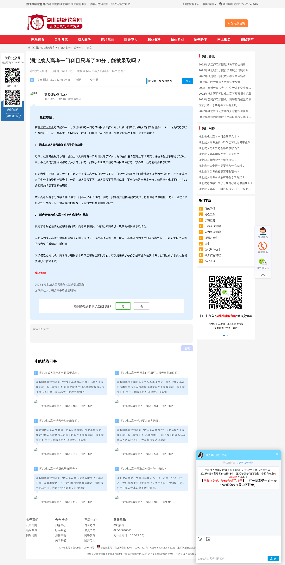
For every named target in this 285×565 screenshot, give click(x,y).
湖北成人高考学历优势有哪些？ (58, 468)
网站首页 (37, 39)
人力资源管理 (213, 232)
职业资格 (154, 39)
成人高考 (84, 39)
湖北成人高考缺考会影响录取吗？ (59, 420)
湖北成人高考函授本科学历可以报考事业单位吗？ (150, 372)
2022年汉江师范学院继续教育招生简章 (222, 64)
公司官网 (31, 525)
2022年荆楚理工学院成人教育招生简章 (222, 76)
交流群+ (95, 79)
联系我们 (60, 530)
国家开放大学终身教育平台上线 (218, 105)
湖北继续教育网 (48, 47)
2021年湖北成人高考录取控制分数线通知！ (61, 284)
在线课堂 (247, 39)
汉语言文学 (211, 237)
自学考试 (61, 39)
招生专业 (177, 39)
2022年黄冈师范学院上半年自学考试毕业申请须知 (229, 117)
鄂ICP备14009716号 (83, 547)
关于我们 (60, 540)
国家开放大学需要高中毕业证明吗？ (56, 290)
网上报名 (224, 39)
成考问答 (79, 47)
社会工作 (210, 214)
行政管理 (210, 208)
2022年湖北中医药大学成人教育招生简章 (223, 111)
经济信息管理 (213, 255)
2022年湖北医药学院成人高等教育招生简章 (225, 93)
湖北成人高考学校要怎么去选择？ (140, 420)
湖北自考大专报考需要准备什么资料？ (222, 165)
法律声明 (60, 535)
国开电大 (130, 39)
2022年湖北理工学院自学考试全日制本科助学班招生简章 (233, 70)
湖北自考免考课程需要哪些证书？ (219, 171)
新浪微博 (31, 530)
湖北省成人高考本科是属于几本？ (59, 372)
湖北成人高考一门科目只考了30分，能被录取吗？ (229, 189)
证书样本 (200, 39)
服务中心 (60, 525)
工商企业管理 (213, 226)
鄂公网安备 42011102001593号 (131, 547)
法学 (207, 243)
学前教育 (210, 220)
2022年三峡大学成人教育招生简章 (219, 82)
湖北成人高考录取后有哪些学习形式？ (143, 468)
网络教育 (107, 39)
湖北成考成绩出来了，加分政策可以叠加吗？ (226, 183)
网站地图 (31, 535)
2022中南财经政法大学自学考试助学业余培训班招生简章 (233, 88)
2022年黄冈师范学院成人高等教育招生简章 (225, 99)
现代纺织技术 (213, 249)
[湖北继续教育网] (54, 30)
